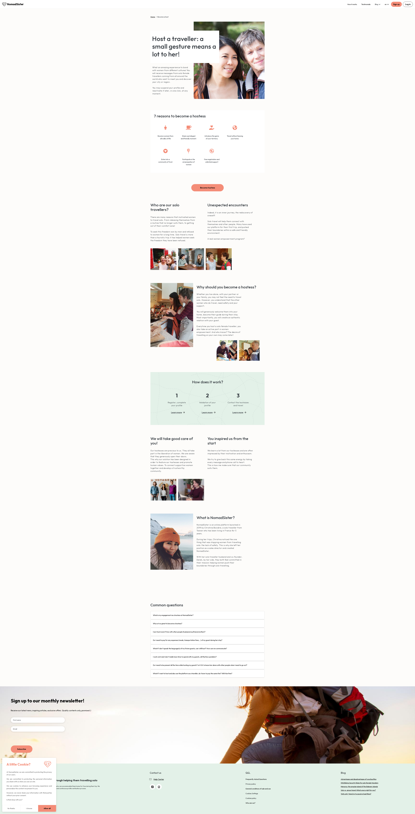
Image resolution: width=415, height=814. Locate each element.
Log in (408, 4)
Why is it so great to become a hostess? (167, 623)
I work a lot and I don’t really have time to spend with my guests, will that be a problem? (185, 657)
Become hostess (207, 187)
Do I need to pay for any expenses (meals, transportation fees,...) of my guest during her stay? (187, 640)
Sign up (396, 4)
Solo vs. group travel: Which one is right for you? (358, 790)
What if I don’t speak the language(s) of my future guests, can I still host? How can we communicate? (190, 648)
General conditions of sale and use (258, 789)
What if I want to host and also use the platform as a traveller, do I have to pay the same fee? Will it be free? (192, 673)
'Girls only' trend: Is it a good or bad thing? (356, 794)
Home (152, 17)
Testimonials (365, 4)
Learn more (176, 412)
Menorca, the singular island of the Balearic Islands (359, 786)
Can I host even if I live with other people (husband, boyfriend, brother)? (179, 632)
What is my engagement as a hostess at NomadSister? (173, 615)
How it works (352, 4)
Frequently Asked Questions (256, 779)
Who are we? (250, 803)
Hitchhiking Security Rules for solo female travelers (359, 783)
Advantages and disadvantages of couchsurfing (358, 779)
